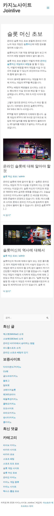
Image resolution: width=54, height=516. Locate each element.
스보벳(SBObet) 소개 (13, 339)
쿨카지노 (7, 422)
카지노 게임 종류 (11, 482)
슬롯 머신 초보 (10, 176)
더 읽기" (7, 215)
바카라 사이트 (9, 449)
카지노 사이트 (9, 486)
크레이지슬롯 (9, 390)
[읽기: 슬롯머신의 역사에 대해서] (27, 234)
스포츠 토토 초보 (11, 463)
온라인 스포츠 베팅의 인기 (15, 352)
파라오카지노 (9, 413)
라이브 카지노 (9, 445)
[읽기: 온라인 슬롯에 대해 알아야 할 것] (27, 149)
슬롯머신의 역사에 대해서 (24, 250)
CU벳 (5, 371)
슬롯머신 (28, 44)
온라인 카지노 (9, 477)
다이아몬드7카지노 (12, 367)
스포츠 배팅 (8, 459)
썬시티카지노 (9, 417)
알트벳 (6, 385)
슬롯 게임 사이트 (11, 468)
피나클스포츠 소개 (12, 348)
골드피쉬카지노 (10, 376)
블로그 (6, 380)
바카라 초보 (8, 454)
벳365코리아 (9, 394)
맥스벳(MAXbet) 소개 (13, 334)
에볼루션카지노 (10, 399)
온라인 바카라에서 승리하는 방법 (18, 343)
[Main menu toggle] (48, 8)
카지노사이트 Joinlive (17, 7)
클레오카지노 (9, 403)
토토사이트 (8, 408)
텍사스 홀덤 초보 (11, 491)
